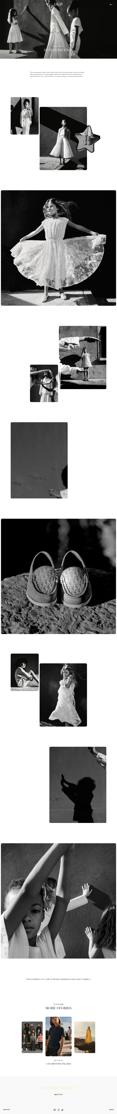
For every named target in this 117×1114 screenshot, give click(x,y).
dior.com (6, 1109)
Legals (111, 1109)
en (111, 4)
